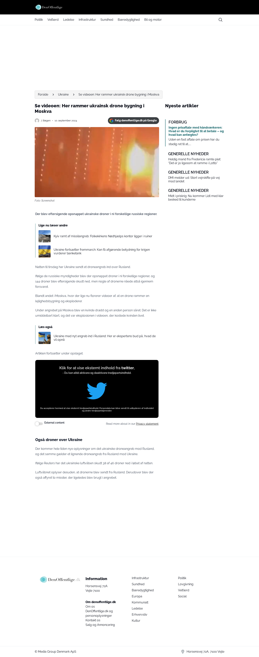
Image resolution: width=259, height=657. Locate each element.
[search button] (220, 20)
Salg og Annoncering (100, 625)
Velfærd (53, 19)
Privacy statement (147, 423)
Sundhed (106, 19)
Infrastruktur (87, 19)
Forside (43, 94)
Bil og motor (153, 19)
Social (182, 596)
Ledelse (68, 19)
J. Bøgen (46, 120)
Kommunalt (140, 602)
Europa (137, 596)
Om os (90, 606)
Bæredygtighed (129, 19)
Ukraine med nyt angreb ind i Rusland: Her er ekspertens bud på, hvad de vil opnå (105, 338)
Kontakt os (93, 620)
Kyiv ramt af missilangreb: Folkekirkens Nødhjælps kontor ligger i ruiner (103, 236)
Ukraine (63, 94)
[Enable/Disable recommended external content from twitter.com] (39, 424)
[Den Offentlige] (129, 7)
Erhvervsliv (139, 614)
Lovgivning (185, 584)
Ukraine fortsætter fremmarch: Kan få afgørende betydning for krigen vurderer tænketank (102, 251)
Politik (39, 19)
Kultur (136, 620)
